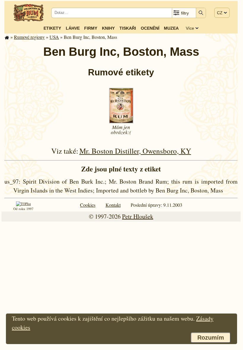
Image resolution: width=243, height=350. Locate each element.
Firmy (90, 28)
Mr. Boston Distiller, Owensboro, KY (135, 151)
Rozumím (210, 337)
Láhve (73, 28)
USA (54, 37)
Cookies (87, 205)
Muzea (171, 28)
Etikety (52, 28)
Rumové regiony (29, 37)
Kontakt (113, 205)
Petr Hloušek (137, 216)
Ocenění (150, 28)
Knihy (108, 28)
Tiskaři (127, 28)
